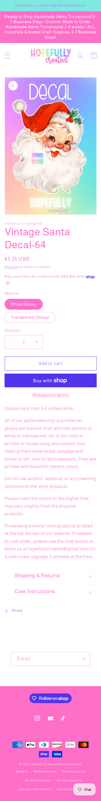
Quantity (12, 330)
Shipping (11, 266)
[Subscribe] (83, 659)
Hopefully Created (47, 764)
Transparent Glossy (30, 317)
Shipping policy (69, 780)
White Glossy (24, 304)
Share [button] (17, 610)
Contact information (34, 789)
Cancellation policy (73, 789)
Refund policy (45, 771)
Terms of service (38, 780)
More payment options (51, 395)
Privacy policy (73, 771)
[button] (7, 55)
